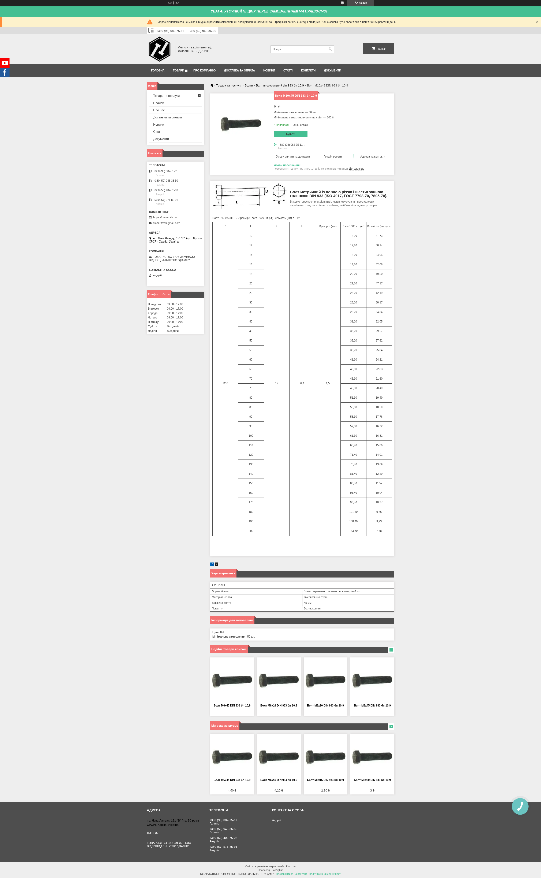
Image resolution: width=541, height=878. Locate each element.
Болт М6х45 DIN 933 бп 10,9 (232, 705)
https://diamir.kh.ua (165, 217)
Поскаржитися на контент (291, 874)
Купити (290, 134)
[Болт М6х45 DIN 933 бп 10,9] (232, 681)
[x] (216, 565)
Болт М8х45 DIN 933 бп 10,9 (372, 705)
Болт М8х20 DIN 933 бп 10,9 (325, 705)
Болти (249, 85)
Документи (332, 70)
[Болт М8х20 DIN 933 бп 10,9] (325, 681)
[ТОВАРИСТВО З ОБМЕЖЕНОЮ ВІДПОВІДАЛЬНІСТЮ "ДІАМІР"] (159, 49)
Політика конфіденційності (325, 874)
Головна (157, 70)
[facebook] (212, 565)
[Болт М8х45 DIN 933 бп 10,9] (372, 681)
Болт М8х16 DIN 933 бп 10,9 (278, 705)
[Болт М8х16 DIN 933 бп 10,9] (279, 681)
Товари (178, 70)
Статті (288, 70)
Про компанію (204, 70)
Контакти (308, 70)
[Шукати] (330, 49)
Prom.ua (291, 866)
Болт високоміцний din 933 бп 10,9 (280, 85)
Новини (269, 70)
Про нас (159, 110)
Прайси (158, 103)
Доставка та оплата (239, 70)
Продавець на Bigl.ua (270, 870)
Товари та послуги (229, 85)
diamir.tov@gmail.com (166, 223)
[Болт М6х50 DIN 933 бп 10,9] (279, 757)
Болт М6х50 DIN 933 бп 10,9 (278, 780)
